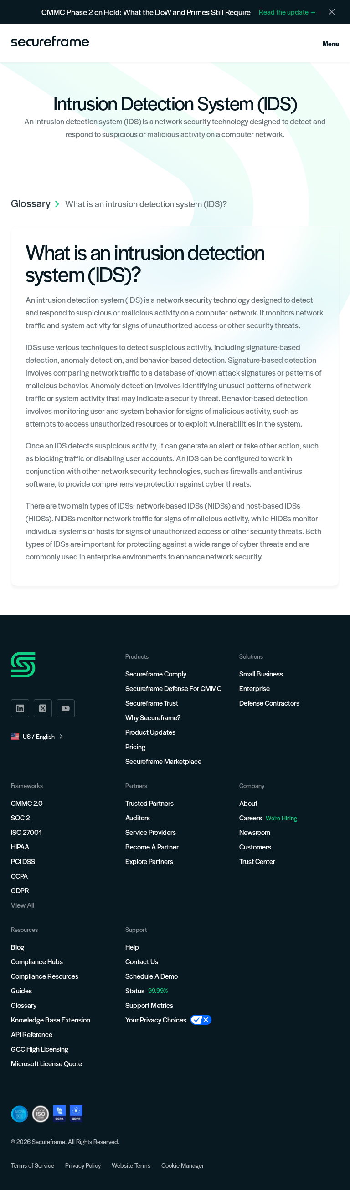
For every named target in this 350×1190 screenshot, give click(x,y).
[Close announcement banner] (332, 12)
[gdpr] (76, 1113)
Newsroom (254, 832)
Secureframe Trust (151, 702)
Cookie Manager (182, 1165)
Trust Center (257, 861)
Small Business (261, 673)
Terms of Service (32, 1165)
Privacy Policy (83, 1165)
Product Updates (150, 732)
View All (22, 905)
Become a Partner (152, 846)
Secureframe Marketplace (163, 761)
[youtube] (66, 708)
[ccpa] (59, 1113)
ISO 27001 (26, 832)
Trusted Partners (149, 803)
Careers (268, 817)
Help (132, 946)
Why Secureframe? (152, 717)
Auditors (137, 817)
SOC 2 (20, 817)
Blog (17, 946)
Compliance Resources (44, 976)
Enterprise (254, 688)
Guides (21, 990)
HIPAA (20, 846)
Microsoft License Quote (46, 1063)
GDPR (20, 890)
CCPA (19, 875)
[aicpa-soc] (19, 1114)
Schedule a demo (151, 976)
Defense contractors (269, 702)
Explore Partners (149, 861)
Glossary (23, 1005)
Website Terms (131, 1165)
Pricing (135, 746)
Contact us (141, 961)
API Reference (31, 1034)
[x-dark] (43, 708)
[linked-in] (20, 708)
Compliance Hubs (37, 961)
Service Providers (150, 832)
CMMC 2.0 (27, 803)
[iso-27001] (40, 1114)
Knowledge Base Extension (50, 1019)
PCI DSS (23, 861)
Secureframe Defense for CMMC (173, 688)
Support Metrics (149, 1005)
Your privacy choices (155, 1019)
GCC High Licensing (39, 1048)
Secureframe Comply (155, 673)
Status (134, 990)
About (248, 803)
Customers (255, 846)
